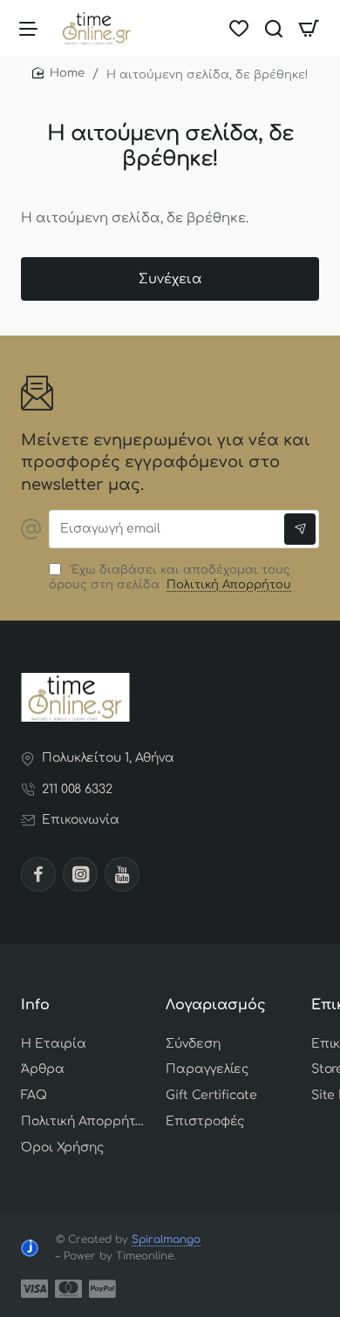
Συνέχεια (170, 279)
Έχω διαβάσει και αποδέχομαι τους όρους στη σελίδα (170, 577)
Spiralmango (166, 1239)
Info (35, 1005)
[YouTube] (122, 874)
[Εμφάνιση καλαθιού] (308, 28)
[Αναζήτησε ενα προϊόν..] (273, 28)
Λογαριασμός (216, 1005)
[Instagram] (80, 874)
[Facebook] (38, 874)
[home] (58, 73)
